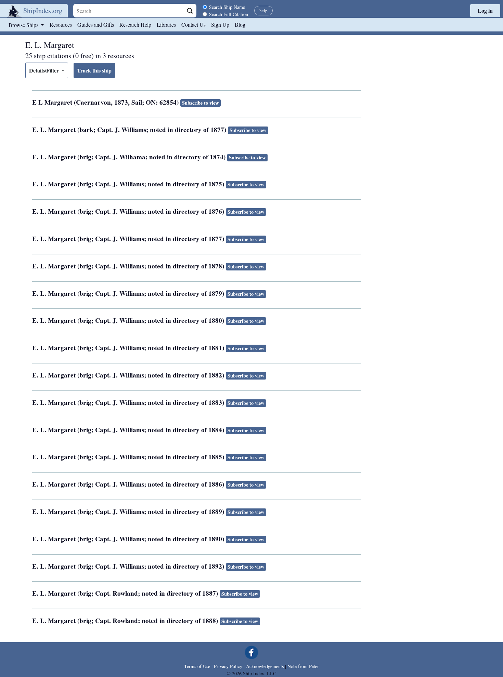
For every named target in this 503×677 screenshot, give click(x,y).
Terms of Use (197, 666)
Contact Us (193, 24)
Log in (485, 10)
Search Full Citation (228, 14)
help (263, 11)
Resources (61, 24)
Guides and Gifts (95, 24)
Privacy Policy (228, 666)
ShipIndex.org (42, 10)
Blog (240, 24)
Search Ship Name (227, 7)
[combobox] (128, 10)
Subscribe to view (200, 102)
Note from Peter (303, 666)
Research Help (135, 24)
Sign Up (220, 24)
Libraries (166, 24)
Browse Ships (24, 24)
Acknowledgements (265, 666)
